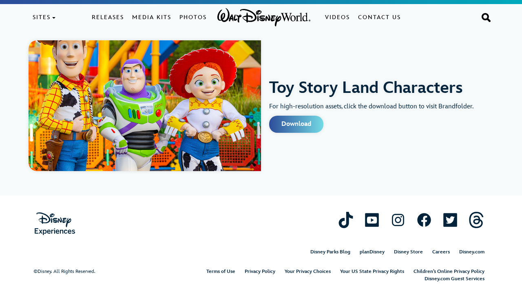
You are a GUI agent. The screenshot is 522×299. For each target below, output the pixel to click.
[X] (450, 219)
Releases (108, 17)
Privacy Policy (260, 271)
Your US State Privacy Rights (372, 271)
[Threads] (476, 219)
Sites (42, 17)
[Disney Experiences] (54, 223)
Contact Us (379, 17)
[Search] (486, 17)
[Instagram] (398, 219)
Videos (337, 17)
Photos (193, 17)
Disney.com (471, 252)
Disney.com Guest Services (454, 279)
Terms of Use (220, 271)
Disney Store (408, 252)
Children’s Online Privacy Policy (449, 271)
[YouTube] (372, 219)
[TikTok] (346, 219)
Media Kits (151, 17)
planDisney (372, 252)
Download (296, 124)
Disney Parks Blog (330, 252)
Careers (441, 252)
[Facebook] (424, 219)
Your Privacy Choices (308, 271)
